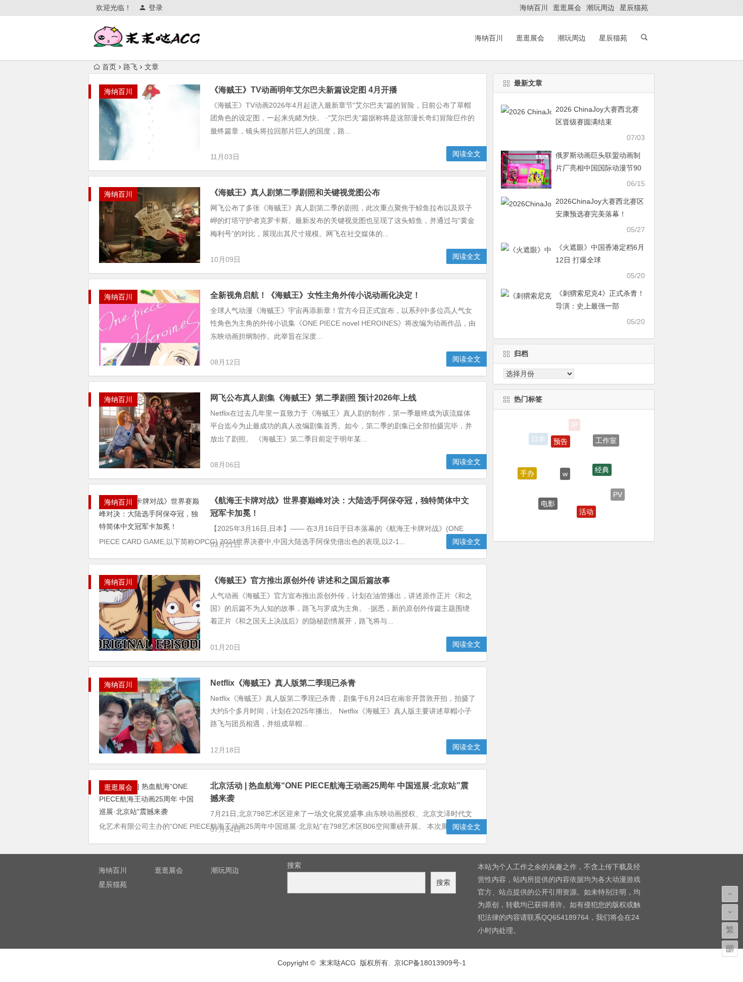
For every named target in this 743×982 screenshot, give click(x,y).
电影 (548, 493)
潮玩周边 (600, 8)
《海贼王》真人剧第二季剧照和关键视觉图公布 (295, 192)
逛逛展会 (567, 8)
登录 (156, 8)
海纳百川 (534, 8)
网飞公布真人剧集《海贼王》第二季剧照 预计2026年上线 (313, 397)
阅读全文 (466, 154)
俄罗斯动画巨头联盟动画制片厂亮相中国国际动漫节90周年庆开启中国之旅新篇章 (598, 168)
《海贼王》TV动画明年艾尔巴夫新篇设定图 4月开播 (303, 89)
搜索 (294, 865)
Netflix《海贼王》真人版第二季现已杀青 (283, 683)
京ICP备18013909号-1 (430, 963)
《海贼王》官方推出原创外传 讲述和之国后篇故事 (300, 580)
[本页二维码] (730, 949)
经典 (602, 458)
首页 (109, 67)
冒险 (565, 523)
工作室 (606, 437)
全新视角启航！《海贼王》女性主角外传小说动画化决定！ (315, 295)
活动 (586, 501)
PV (617, 489)
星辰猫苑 (634, 8)
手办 (527, 468)
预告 (560, 433)
